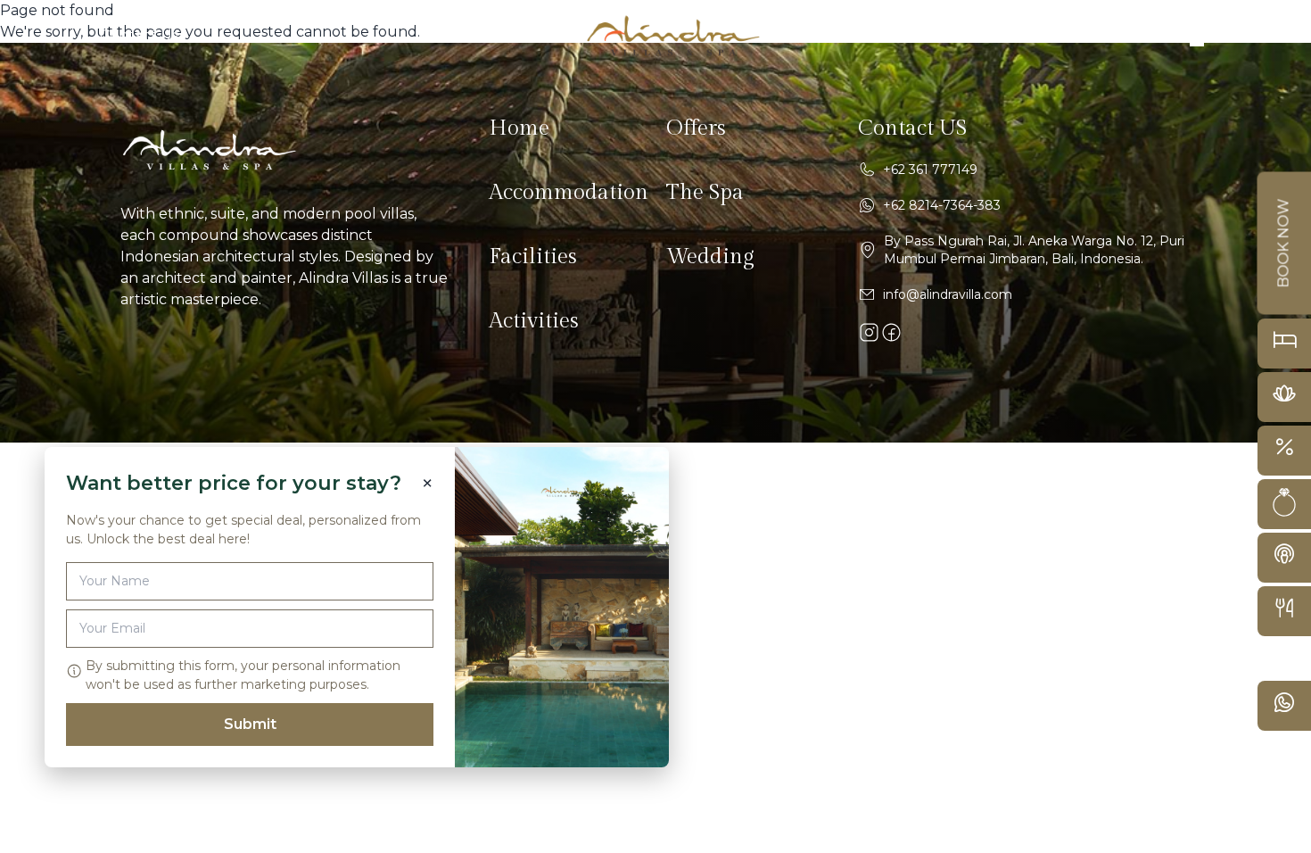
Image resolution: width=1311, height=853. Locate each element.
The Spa (705, 192)
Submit (250, 724)
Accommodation (568, 192)
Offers (696, 128)
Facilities (533, 256)
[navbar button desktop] (1189, 36)
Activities (534, 321)
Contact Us (139, 35)
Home (519, 128)
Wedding (710, 256)
